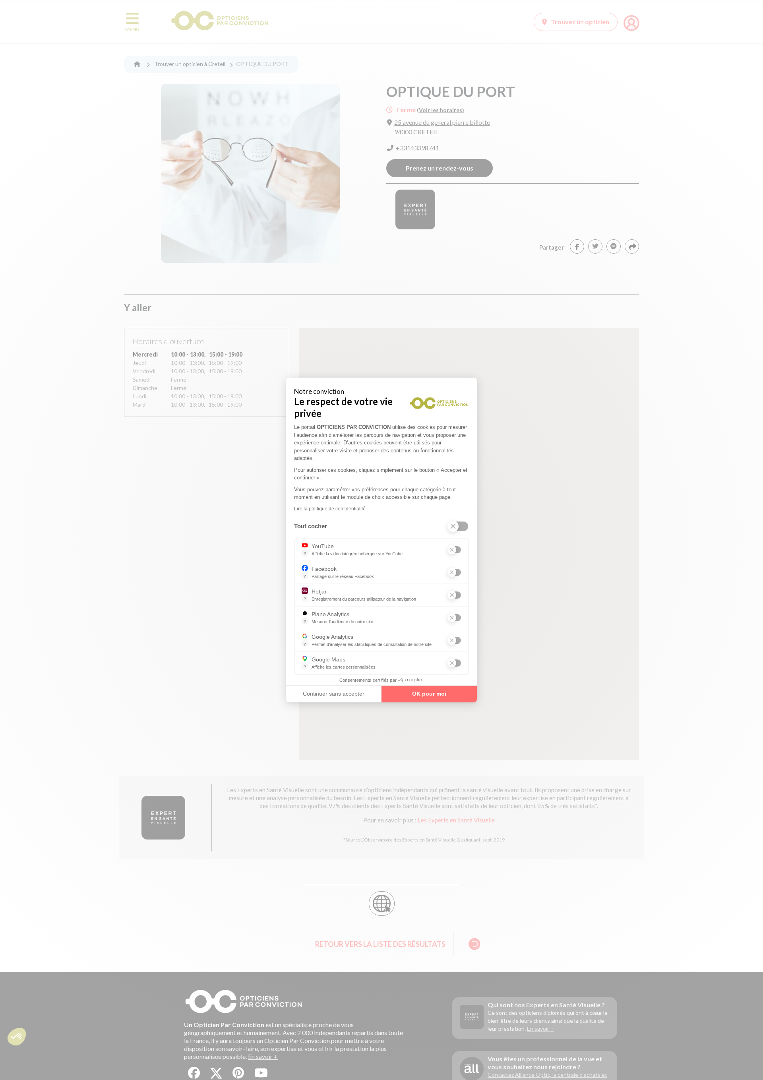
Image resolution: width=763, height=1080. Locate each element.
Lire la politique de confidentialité (330, 509)
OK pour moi (429, 693)
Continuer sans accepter (333, 693)
